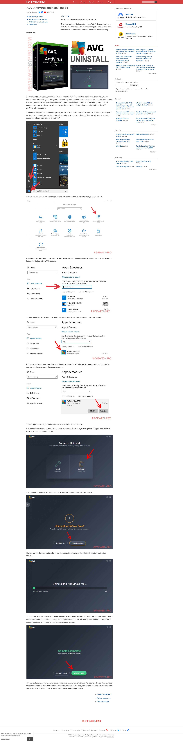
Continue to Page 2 (104, 694)
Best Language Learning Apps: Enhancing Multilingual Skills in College (145, 51)
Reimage (139, 166)
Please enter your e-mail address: (127, 82)
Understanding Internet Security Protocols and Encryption (144, 58)
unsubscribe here (122, 91)
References (33, 24)
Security (91, 2)
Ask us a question (103, 698)
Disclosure (94, 730)
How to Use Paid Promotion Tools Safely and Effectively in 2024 (125, 51)
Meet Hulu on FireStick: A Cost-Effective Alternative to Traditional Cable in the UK (145, 67)
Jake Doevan (32, 12)
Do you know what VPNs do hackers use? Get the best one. (145, 120)
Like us (124, 730)
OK (30, 739)
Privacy (83, 2)
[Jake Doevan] (39, 12)
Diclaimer (85, 730)
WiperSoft (119, 146)
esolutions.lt (110, 737)
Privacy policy (5, 739)
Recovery (101, 2)
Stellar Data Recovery (143, 161)
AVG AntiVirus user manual (38, 19)
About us (56, 730)
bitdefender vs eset (142, 134)
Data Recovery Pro (122, 166)
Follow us (114, 730)
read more (152, 73)
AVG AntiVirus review (36, 16)
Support (110, 2)
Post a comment (103, 702)
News (75, 2)
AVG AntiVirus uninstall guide (38, 22)
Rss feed (102, 730)
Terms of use (65, 730)
